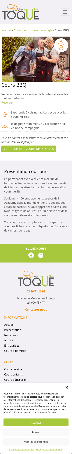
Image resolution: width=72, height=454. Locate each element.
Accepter (36, 422)
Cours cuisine (13, 369)
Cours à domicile (15, 351)
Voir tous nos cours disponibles (29, 149)
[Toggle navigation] (65, 12)
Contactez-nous (36, 309)
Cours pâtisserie (15, 380)
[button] (67, 387)
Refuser (36, 432)
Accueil (6, 30)
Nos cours (11, 335)
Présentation (12, 330)
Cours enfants (13, 374)
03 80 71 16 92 (36, 291)
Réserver (7, 102)
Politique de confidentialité (21, 449)
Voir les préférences (36, 441)
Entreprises (11, 345)
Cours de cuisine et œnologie (33, 30)
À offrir (8, 340)
